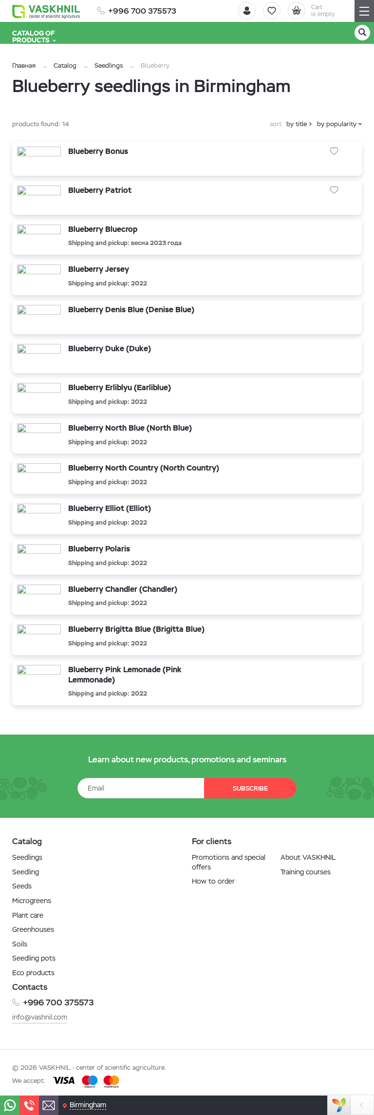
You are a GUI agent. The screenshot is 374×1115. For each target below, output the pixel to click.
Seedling (25, 872)
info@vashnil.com (39, 1017)
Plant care (27, 915)
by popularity (336, 124)
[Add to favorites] (334, 151)
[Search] (362, 32)
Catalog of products (33, 36)
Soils (19, 944)
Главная (24, 65)
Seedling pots (34, 958)
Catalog (65, 65)
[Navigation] (364, 11)
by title (296, 124)
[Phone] (29, 1105)
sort (275, 124)
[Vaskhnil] (46, 11)
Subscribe (250, 788)
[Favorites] (271, 10)
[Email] (48, 1105)
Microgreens (31, 900)
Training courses (305, 872)
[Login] (247, 10)
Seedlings (108, 65)
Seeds (22, 886)
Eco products (33, 972)
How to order (213, 881)
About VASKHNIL (308, 857)
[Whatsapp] (9, 1105)
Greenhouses (33, 929)
